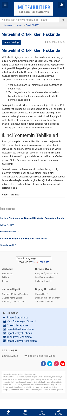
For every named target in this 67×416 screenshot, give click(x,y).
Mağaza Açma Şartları (12, 298)
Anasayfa (8, 25)
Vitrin (25, 414)
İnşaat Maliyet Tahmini (20, 333)
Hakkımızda (7, 273)
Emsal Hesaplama (17, 325)
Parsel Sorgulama (17, 317)
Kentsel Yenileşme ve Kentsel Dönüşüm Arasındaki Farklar (32, 218)
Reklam (5, 277)
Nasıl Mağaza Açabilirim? (14, 301)
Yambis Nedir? (8, 245)
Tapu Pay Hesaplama (19, 337)
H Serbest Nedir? (9, 231)
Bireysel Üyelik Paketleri (46, 273)
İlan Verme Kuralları (44, 277)
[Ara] (63, 20)
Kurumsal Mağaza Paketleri (15, 294)
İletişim (5, 281)
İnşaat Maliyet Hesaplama (22, 341)
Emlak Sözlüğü (32, 25)
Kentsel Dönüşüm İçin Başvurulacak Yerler (23, 238)
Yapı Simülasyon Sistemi (21, 321)
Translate (43, 262)
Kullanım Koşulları (43, 281)
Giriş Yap (58, 414)
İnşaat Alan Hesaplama (20, 329)
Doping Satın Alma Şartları (47, 298)
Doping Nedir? (41, 294)
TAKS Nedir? (7, 224)
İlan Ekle (42, 414)
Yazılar (19, 25)
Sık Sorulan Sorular (44, 301)
